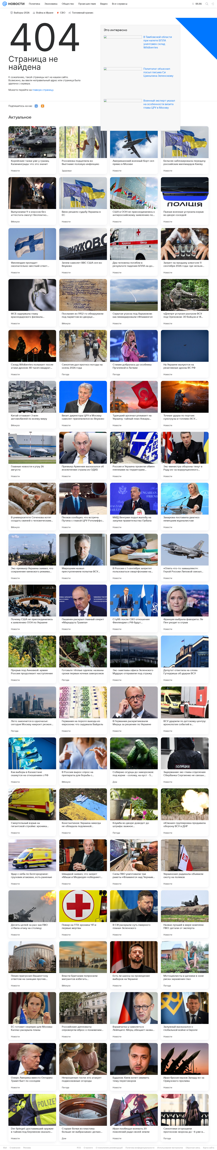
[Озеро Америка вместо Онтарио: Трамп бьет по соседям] (32, 1067)
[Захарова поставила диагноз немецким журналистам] (185, 507)
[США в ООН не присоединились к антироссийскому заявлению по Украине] (134, 201)
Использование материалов (170, 1148)
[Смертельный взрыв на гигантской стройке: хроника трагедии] (32, 812)
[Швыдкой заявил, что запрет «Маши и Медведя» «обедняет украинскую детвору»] (83, 863)
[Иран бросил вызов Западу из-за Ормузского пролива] (185, 1067)
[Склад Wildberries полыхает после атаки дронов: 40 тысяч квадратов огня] (32, 354)
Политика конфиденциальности (139, 1148)
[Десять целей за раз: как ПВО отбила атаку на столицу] (32, 914)
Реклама (27, 1148)
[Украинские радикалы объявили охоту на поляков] (185, 863)
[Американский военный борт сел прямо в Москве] (134, 150)
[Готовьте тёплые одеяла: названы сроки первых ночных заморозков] (83, 659)
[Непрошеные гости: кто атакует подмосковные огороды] (83, 1067)
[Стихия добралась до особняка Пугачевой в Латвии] (134, 354)
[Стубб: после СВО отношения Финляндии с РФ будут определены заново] (134, 608)
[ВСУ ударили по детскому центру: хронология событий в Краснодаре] (185, 710)
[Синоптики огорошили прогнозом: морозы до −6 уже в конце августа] (185, 1118)
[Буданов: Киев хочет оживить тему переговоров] (134, 1067)
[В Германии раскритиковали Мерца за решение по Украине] (134, 710)
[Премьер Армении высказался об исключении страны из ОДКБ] (83, 456)
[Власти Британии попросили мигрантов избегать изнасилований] (83, 965)
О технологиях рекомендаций (109, 1148)
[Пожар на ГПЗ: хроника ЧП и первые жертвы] (83, 914)
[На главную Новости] (15, 4)
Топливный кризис (83, 12)
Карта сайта (208, 1148)
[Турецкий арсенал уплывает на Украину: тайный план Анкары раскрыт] (134, 405)
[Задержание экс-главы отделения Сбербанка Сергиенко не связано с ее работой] (185, 761)
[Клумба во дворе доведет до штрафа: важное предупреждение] (134, 812)
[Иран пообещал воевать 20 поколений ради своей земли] (134, 1118)
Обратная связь (193, 1148)
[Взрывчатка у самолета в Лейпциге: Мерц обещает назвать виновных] (134, 1016)
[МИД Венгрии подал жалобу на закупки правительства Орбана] (134, 507)
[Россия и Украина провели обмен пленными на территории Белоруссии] (134, 456)
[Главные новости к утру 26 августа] (32, 456)
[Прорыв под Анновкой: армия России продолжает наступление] (32, 659)
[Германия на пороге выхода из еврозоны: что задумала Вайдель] (83, 710)
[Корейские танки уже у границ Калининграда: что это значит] (32, 150)
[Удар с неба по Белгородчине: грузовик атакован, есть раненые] (32, 863)
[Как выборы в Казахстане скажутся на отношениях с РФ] (32, 761)
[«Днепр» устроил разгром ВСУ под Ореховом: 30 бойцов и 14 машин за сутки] (185, 303)
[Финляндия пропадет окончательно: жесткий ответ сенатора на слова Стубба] (32, 252)
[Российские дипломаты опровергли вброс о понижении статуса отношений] (83, 1016)
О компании (15, 1148)
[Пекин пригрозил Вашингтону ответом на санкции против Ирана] (32, 965)
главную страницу (42, 89)
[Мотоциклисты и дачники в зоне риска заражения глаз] (185, 965)
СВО (62, 12)
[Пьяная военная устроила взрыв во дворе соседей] (185, 201)
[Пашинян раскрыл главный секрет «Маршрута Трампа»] (83, 608)
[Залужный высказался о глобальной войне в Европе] (185, 1016)
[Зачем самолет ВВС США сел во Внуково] (83, 252)
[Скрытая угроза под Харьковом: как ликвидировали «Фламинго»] (134, 303)
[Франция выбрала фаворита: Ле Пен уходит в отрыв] (185, 608)
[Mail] (5, 4)
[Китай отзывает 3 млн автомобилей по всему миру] (32, 405)
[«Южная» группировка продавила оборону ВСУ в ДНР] (185, 812)
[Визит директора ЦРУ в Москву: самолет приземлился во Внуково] (83, 405)
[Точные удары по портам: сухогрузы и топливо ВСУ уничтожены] (185, 405)
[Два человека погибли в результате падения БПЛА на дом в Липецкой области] (134, 252)
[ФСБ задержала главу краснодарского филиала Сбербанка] (32, 303)
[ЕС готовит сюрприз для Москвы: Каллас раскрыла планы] (32, 1016)
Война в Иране (44, 12)
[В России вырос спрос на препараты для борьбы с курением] (83, 761)
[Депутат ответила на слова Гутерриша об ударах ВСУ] (185, 659)
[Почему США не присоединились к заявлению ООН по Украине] (32, 608)
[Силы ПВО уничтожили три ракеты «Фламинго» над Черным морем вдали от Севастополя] (134, 863)
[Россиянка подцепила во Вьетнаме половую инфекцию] (83, 150)
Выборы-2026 (22, 12)
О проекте (88, 1148)
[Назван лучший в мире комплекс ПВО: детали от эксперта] (185, 914)
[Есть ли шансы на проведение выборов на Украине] (134, 965)
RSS (79, 1148)
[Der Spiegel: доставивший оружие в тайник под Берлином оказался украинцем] (32, 1118)
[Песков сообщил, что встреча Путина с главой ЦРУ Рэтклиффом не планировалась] (83, 507)
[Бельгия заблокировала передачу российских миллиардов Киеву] (185, 150)
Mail (5, 1148)
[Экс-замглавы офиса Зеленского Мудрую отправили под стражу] (134, 659)
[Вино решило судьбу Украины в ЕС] (83, 201)
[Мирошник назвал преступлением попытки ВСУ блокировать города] (83, 557)
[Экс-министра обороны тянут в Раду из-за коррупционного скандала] (185, 456)
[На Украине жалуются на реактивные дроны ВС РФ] (185, 354)
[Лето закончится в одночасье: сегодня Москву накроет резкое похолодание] (32, 710)
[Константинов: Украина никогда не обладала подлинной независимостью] (83, 812)
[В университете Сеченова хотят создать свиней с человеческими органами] (32, 507)
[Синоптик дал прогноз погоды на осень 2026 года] (83, 354)
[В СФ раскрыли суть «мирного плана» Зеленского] (134, 914)
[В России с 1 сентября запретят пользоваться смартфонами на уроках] (134, 557)
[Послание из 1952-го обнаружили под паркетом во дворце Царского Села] (83, 303)
